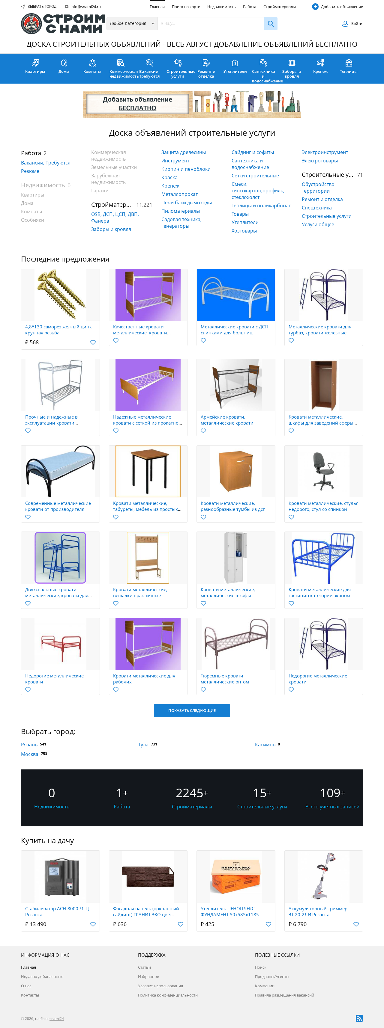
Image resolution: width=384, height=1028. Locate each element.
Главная (157, 6)
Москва (29, 754)
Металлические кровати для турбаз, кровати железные (320, 330)
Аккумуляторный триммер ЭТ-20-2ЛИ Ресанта (318, 911)
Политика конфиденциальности (168, 995)
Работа (249, 6)
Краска (169, 177)
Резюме (30, 171)
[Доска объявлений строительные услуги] (63, 23)
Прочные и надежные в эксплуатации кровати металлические (51, 423)
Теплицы (349, 71)
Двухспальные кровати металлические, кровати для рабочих (56, 595)
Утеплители (235, 71)
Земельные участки (114, 167)
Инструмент (175, 160)
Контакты (30, 995)
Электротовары (320, 160)
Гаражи (100, 190)
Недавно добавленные (42, 976)
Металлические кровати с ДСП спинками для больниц (234, 330)
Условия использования (160, 985)
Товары (240, 214)
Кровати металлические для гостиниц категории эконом (320, 592)
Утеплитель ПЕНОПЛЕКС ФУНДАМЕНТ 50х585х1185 (230, 911)
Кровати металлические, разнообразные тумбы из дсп (233, 506)
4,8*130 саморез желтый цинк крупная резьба (58, 330)
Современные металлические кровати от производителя (58, 506)
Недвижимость (221, 6)
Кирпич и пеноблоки (186, 169)
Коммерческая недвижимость (122, 74)
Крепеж (320, 71)
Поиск (260, 967)
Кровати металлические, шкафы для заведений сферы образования (321, 423)
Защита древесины (183, 152)
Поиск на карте (186, 6)
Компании (264, 985)
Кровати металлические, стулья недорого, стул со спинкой (323, 506)
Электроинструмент (325, 152)
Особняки (32, 220)
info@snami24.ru (85, 6)
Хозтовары (244, 230)
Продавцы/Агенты (272, 976)
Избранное (148, 976)
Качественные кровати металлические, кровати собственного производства (144, 333)
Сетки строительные (255, 175)
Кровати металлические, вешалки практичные (140, 592)
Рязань (29, 744)
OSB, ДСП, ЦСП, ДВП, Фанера (115, 217)
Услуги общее (318, 224)
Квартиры (35, 71)
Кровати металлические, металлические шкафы (228, 592)
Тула (143, 744)
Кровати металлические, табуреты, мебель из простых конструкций (145, 509)
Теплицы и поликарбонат (261, 205)
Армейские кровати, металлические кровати (227, 420)
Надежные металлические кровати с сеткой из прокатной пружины (147, 423)
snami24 (57, 1018)
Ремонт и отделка (206, 74)
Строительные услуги (179, 74)
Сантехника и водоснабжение (265, 76)
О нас (26, 985)
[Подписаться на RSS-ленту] (359, 1018)
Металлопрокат (179, 194)
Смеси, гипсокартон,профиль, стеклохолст (258, 190)
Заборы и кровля (291, 74)
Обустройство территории (318, 187)
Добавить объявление (342, 6)
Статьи (144, 967)
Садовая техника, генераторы (181, 222)
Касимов (265, 744)
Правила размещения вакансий (284, 995)
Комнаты (92, 71)
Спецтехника (317, 207)
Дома (63, 71)
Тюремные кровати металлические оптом (225, 679)
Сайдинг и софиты (253, 152)
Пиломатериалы (180, 211)
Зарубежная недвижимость (108, 178)
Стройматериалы (279, 6)
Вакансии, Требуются (149, 74)
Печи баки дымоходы (186, 202)
